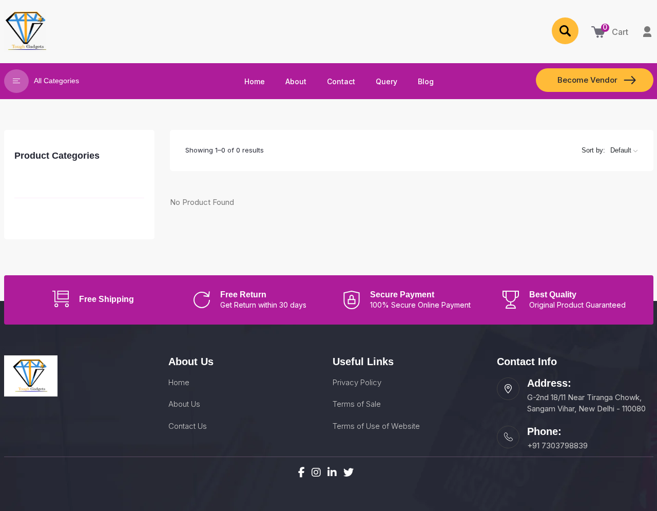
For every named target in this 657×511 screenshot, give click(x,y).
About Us (184, 404)
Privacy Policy (357, 382)
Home (178, 382)
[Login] (647, 30)
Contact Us (187, 426)
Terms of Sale (357, 404)
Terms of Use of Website (376, 426)
